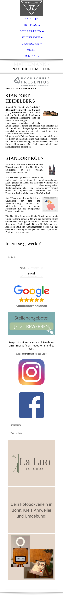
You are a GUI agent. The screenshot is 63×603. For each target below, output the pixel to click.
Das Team (31, 25)
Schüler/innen (30, 31)
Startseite (31, 19)
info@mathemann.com (31, 276)
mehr (31, 49)
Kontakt (30, 55)
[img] (31, 8)
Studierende (30, 37)
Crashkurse (30, 43)
